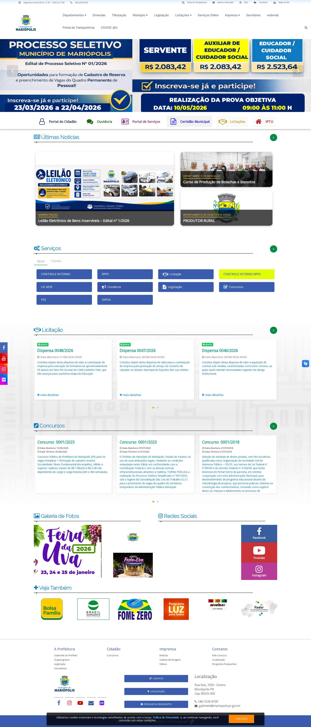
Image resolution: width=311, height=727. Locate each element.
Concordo (241, 718)
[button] (306, 28)
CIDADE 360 (109, 27)
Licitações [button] (182, 15)
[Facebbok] (58, 702)
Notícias (163, 655)
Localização (218, 659)
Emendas (99, 15)
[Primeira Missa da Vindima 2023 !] (133, 565)
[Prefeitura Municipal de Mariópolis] (25, 22)
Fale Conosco (219, 655)
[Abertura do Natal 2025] (68, 551)
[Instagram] (4, 369)
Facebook (259, 538)
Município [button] (139, 15)
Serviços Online (208, 15)
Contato (157, 678)
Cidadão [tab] (56, 261)
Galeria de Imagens (170, 659)
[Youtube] (4, 358)
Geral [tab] (40, 261)
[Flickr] (4, 379)
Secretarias (60, 668)
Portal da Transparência (78, 27)
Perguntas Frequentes (224, 664)
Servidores (253, 15)
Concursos (113, 655)
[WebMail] (91, 702)
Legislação (161, 15)
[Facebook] (4, 347)
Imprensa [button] (231, 15)
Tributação (119, 15)
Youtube (259, 558)
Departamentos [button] (74, 15)
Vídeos (163, 664)
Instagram (259, 575)
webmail (272, 15)
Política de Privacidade (166, 717)
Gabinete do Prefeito (65, 655)
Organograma (61, 659)
